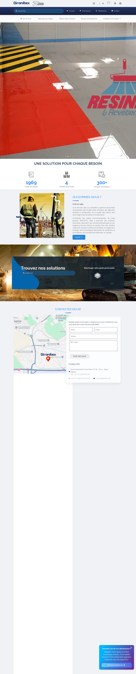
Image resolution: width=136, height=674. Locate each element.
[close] (131, 648)
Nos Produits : (26, 19)
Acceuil (71, 11)
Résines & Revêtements (89, 19)
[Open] (109, 3)
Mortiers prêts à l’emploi (67, 19)
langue (108, 1)
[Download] (97, 275)
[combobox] (39, 11)
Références (101, 11)
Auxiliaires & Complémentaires (113, 19)
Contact (115, 11)
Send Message (79, 356)
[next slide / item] (134, 90)
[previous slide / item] (1, 90)
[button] (63, 156)
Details (79, 237)
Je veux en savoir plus (115, 665)
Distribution (85, 11)
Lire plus (4, 153)
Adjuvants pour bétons (45, 19)
